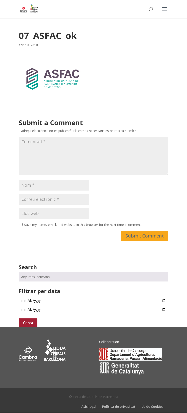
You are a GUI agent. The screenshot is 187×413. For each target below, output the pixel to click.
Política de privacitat (118, 406)
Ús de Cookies (152, 406)
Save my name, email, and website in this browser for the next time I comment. (83, 224)
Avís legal (88, 406)
